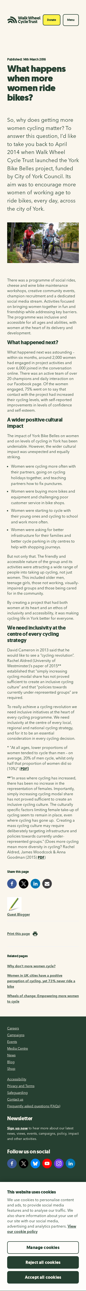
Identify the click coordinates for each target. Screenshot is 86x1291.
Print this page (18, 933)
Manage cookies (43, 1247)
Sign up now (17, 1128)
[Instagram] (59, 1163)
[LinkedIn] (70, 1163)
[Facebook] (12, 1163)
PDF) (25, 768)
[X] (23, 1163)
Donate (51, 20)
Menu (71, 20)
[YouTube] (47, 1163)
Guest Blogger (18, 914)
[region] (43, 1236)
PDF (41, 857)
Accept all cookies (43, 1277)
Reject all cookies (43, 1262)
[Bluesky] (35, 1163)
